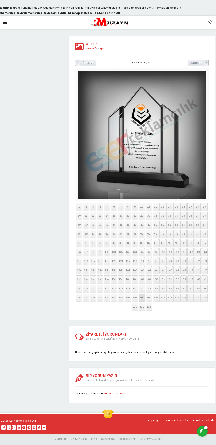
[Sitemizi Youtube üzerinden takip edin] (24, 427)
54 (183, 225)
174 (93, 288)
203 (163, 298)
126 (156, 261)
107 (156, 252)
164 (156, 279)
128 (169, 261)
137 (100, 270)
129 (176, 261)
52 (169, 225)
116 (86, 261)
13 (162, 207)
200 (142, 298)
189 (197, 288)
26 (120, 216)
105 (142, 252)
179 (128, 288)
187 (183, 288)
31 (155, 216)
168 (183, 279)
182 (149, 288)
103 (128, 252)
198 (128, 298)
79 (93, 243)
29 (141, 216)
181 (142, 288)
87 (148, 243)
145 (156, 270)
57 (204, 225)
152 (204, 270)
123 (135, 261)
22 (93, 216)
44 (113, 225)
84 (127, 243)
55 (190, 225)
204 (169, 298)
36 (190, 216)
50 (155, 225)
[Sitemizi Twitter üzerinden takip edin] (9, 427)
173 (86, 288)
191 (79, 298)
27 (127, 216)
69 (155, 234)
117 (93, 261)
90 (169, 243)
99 (100, 252)
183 (156, 288)
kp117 (103, 49)
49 (148, 225)
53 (176, 225)
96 (79, 252)
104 (135, 252)
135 (86, 270)
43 (106, 225)
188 (190, 288)
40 (86, 225)
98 (93, 252)
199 (135, 298)
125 (149, 261)
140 (121, 270)
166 (169, 279)
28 (134, 216)
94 (197, 243)
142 (135, 270)
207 (190, 298)
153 (79, 279)
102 (121, 252)
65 (127, 234)
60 (93, 234)
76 (204, 234)
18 (197, 207)
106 (149, 252)
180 (135, 288)
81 (106, 243)
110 (176, 252)
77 (79, 243)
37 (197, 216)
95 (204, 243)
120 (114, 261)
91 (176, 243)
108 (163, 252)
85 (134, 243)
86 (141, 243)
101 (114, 252)
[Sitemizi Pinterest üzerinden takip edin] (29, 427)
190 (204, 288)
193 (93, 298)
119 (107, 261)
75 (197, 234)
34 (176, 216)
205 (176, 298)
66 (134, 234)
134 (79, 270)
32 (162, 216)
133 (204, 261)
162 (142, 279)
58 (79, 234)
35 (183, 216)
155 (93, 279)
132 (197, 261)
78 (86, 243)
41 (93, 225)
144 (149, 270)
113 (197, 252)
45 (120, 225)
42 (100, 225)
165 (163, 279)
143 (142, 270)
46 (127, 225)
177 (114, 288)
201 (149, 298)
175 (100, 288)
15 (176, 207)
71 (169, 234)
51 (162, 225)
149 (183, 270)
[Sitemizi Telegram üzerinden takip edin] (44, 427)
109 (169, 252)
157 (107, 279)
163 (149, 279)
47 (134, 225)
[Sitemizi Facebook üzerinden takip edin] (3, 427)
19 (204, 207)
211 (142, 307)
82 (113, 243)
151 (197, 270)
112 (190, 252)
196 (114, 298)
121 (121, 261)
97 (86, 252)
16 (183, 207)
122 (128, 261)
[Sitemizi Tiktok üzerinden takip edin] (39, 427)
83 (120, 243)
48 (141, 225)
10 (141, 207)
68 (148, 234)
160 (128, 279)
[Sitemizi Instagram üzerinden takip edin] (14, 427)
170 (197, 279)
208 (197, 298)
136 (93, 270)
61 (100, 234)
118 (100, 261)
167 (176, 279)
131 (190, 261)
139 (114, 270)
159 (121, 279)
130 (183, 261)
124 (142, 261)
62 (106, 234)
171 (204, 279)
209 (204, 298)
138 (107, 270)
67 (141, 234)
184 (163, 288)
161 (135, 279)
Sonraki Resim (198, 63)
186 (176, 288)
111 (183, 252)
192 (86, 298)
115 (79, 261)
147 (169, 270)
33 (169, 216)
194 (100, 298)
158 (114, 279)
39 (79, 225)
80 (100, 243)
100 (107, 252)
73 (183, 234)
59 (86, 234)
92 (183, 243)
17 (190, 207)
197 (121, 298)
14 (169, 207)
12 (155, 207)
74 (190, 234)
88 (155, 243)
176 (107, 288)
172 (79, 288)
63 (113, 234)
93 (190, 243)
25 (113, 216)
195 (107, 298)
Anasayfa (91, 49)
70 (162, 234)
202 (156, 298)
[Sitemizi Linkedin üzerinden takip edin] (19, 427)
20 (79, 216)
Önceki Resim (85, 63)
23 (100, 216)
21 (86, 216)
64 (120, 234)
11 (148, 207)
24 (106, 216)
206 (183, 298)
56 (197, 225)
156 (100, 279)
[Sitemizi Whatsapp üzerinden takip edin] (34, 427)
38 (204, 216)
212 (149, 307)
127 (163, 261)
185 (169, 288)
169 (190, 279)
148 (176, 270)
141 (128, 270)
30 (148, 216)
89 (162, 243)
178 (121, 288)
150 (190, 270)
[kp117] (142, 198)
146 (163, 270)
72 (176, 234)
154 (86, 279)
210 (135, 307)
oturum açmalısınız (115, 394)
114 (204, 252)
